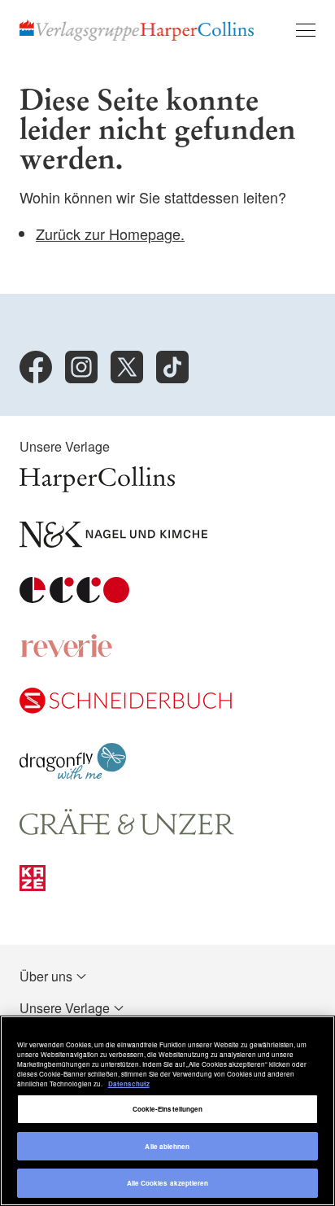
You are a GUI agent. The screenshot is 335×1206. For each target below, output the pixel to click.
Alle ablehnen (167, 1146)
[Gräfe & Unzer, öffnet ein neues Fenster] (127, 830)
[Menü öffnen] (305, 30)
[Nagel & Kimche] (113, 542)
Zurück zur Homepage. (110, 233)
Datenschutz (129, 1083)
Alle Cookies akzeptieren (168, 1182)
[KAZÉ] (33, 885)
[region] (167, 1111)
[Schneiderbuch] (126, 708)
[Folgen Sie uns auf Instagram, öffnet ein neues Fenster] (81, 367)
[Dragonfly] (73, 774)
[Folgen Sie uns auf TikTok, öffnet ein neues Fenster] (172, 367)
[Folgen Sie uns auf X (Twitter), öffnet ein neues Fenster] (127, 367)
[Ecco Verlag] (74, 597)
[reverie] (67, 653)
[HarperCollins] (97, 487)
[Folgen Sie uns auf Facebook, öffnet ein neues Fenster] (36, 367)
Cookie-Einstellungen (168, 1108)
